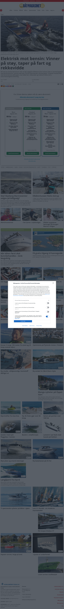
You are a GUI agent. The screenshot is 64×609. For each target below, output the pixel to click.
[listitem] (32, 300)
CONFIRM (23, 321)
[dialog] (32, 304)
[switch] (47, 303)
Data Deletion (25, 325)
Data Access (32, 325)
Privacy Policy (39, 325)
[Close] (53, 283)
